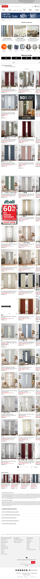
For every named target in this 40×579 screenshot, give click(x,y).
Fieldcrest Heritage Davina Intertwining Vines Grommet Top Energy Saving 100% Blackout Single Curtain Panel (26, 342)
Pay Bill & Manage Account (18, 539)
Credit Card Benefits (17, 542)
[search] (33, 7)
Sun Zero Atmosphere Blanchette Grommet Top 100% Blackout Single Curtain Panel (9, 292)
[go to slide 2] (25, 3)
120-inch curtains (8, 495)
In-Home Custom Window (31, 549)
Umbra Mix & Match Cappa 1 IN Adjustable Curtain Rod (8, 317)
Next (35, 467)
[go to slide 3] (26, 3)
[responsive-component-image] (7, 31)
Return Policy (3, 545)
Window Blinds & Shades (24, 534)
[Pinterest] (23, 570)
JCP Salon (28, 543)
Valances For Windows (9, 534)
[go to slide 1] (24, 3)
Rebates (2, 552)
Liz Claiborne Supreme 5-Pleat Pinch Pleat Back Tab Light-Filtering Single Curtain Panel (26, 140)
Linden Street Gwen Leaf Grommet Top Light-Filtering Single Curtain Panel (26, 90)
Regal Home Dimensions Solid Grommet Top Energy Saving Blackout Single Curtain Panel (26, 194)
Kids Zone (28, 548)
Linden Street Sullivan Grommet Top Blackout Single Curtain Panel (25, 368)
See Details (26, 565)
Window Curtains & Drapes (17, 534)
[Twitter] (16, 570)
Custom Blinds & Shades (32, 534)
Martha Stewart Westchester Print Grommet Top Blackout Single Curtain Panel (9, 268)
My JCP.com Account (4, 540)
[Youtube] (25, 570)
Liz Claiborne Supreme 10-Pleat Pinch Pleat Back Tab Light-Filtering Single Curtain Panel (26, 218)
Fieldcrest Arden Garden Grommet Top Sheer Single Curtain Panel (9, 391)
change (14, 66)
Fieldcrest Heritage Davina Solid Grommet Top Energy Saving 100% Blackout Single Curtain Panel (8, 194)
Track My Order (3, 539)
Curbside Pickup (29, 540)
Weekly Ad (28, 542)
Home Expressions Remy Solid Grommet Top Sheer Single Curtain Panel (9, 245)
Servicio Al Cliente (4, 553)
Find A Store (29, 539)
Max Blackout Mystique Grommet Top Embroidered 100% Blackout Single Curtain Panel (9, 90)
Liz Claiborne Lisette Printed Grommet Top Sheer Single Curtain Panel (26, 438)
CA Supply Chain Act (34, 573)
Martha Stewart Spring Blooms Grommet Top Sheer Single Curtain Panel (26, 391)
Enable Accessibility (3, 4)
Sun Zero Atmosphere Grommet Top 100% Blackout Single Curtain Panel (25, 317)
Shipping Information (4, 546)
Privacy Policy (18, 573)
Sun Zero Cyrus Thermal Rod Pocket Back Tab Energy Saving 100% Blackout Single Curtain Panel (26, 462)
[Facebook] (20, 570)
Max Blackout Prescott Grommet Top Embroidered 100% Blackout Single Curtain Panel (9, 163)
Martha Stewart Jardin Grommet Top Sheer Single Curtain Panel (26, 415)
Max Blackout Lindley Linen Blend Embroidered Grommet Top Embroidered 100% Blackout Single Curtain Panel (8, 415)
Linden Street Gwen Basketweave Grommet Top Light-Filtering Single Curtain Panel (9, 140)
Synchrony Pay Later (4, 548)
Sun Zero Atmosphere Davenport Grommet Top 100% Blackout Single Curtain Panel (26, 292)
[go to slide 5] (28, 3)
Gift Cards (3, 551)
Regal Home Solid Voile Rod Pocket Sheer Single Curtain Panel (8, 462)
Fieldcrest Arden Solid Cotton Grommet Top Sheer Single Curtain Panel (26, 245)
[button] (26, 107)
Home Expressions (11, 498)
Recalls (2, 549)
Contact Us (3, 543)
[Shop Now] (26, 107)
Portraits (28, 545)
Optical (28, 546)
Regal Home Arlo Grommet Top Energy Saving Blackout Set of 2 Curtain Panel (8, 113)
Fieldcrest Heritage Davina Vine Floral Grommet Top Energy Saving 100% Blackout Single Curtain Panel (9, 368)
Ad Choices (25, 576)
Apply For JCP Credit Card (18, 540)
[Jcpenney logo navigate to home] (5, 6)
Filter (14, 62)
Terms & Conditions (20, 576)
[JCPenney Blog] (27, 570)
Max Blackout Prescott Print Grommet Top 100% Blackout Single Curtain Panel (8, 438)
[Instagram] (18, 570)
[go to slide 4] (27, 3)
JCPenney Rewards (4, 542)
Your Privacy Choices (25, 573)
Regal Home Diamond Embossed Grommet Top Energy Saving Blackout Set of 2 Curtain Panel (26, 163)
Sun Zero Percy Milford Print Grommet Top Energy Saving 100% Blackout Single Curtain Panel (9, 342)
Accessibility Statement (26, 574)
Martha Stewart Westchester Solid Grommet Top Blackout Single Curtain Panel (26, 268)
